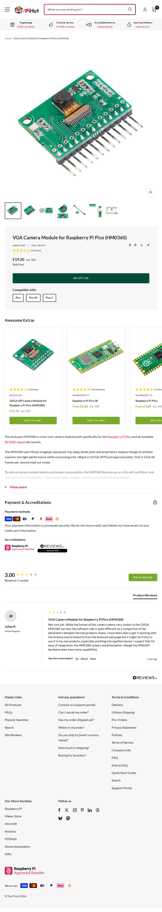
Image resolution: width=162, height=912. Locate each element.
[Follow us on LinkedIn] (90, 810)
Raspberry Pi (81, 395)
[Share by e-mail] (148, 245)
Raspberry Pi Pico (119, 436)
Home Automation (17, 846)
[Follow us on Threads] (98, 810)
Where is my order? (71, 727)
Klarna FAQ (120, 765)
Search (9, 727)
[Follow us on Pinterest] (82, 810)
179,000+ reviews (65, 26)
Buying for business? (72, 755)
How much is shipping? (73, 748)
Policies (117, 735)
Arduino (10, 831)
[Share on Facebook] (130, 245)
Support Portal (122, 788)
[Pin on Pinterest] (135, 245)
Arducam (19, 245)
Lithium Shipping (123, 712)
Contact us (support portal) (76, 705)
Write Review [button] (143, 577)
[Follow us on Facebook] (59, 810)
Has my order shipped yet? (76, 720)
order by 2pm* (142, 26)
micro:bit (11, 823)
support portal (104, 26)
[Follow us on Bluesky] (60, 818)
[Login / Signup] (145, 9)
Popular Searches (16, 720)
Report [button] (84, 658)
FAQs (8, 712)
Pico (18, 297)
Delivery (117, 705)
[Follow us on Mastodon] (68, 818)
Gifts (8, 854)
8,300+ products (26, 26)
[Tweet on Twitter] (141, 245)
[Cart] (154, 9)
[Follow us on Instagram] (75, 810)
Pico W (33, 297)
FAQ (115, 757)
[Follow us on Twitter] (66, 810)
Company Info (121, 750)
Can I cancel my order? (73, 712)
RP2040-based (15, 442)
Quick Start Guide (124, 773)
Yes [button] (77, 658)
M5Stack (11, 839)
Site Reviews (13, 735)
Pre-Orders (119, 720)
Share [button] (93, 658)
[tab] (145, 596)
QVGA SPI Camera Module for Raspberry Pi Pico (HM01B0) (28, 403)
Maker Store (13, 816)
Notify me (81, 278)
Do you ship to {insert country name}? (78, 737)
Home (8, 38)
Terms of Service (122, 742)
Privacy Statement (124, 727)
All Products (13, 705)
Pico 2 (49, 297)
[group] (25, 574)
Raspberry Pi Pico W (85, 400)
